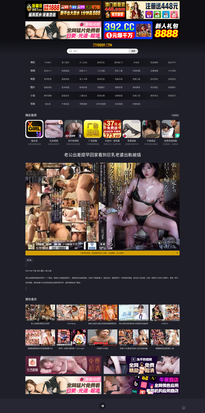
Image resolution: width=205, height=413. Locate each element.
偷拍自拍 (65, 79)
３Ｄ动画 (101, 70)
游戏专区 (101, 62)
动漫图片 (101, 87)
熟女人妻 (119, 70)
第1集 (29, 260)
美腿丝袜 (119, 87)
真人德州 (65, 62)
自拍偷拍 (65, 70)
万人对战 (83, 62)
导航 (32, 103)
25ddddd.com (102, 45)
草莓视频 (83, 104)
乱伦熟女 (154, 79)
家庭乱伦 (65, 95)
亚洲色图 (65, 87)
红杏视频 (119, 104)
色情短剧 (136, 104)
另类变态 (172, 79)
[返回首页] (183, 408)
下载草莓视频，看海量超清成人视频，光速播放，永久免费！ (102, 253)
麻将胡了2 (118, 62)
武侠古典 (101, 95)
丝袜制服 (136, 70)
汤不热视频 (101, 104)
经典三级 (136, 79)
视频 (32, 70)
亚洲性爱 (48, 79)
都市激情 (48, 95)
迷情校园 (119, 95)
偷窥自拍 (48, 87)
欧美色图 (83, 87)
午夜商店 (65, 104)
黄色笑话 (154, 95)
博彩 (32, 62)
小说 (32, 95)
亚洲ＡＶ (48, 70)
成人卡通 (83, 79)
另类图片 (172, 87)
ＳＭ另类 (172, 70)
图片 (32, 87)
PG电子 (48, 62)
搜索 (133, 51)
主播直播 (154, 70)
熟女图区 (154, 87)
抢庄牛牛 (172, 62)
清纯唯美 (136, 87)
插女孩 (48, 104)
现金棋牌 (154, 62)
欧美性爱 (101, 79)
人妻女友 (83, 95)
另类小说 (136, 95)
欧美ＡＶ (83, 70)
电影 (32, 79)
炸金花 (136, 62)
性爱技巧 (172, 95)
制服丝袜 (119, 79)
